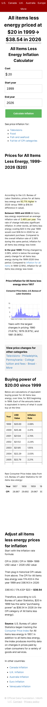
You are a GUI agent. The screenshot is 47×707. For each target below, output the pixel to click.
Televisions (16, 130)
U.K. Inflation (17, 672)
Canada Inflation (19, 667)
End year (10, 96)
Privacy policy (31, 701)
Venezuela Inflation (20, 686)
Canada (12, 3)
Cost (7, 68)
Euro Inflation (17, 681)
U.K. (21, 3)
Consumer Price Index (17, 630)
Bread (31, 363)
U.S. (4, 3)
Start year (10, 82)
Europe (42, 3)
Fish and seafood (19, 137)
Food (13, 133)
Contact (17, 701)
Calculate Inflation (23, 113)
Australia (30, 3)
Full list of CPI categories (23, 140)
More (23, 9)
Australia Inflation (19, 677)
